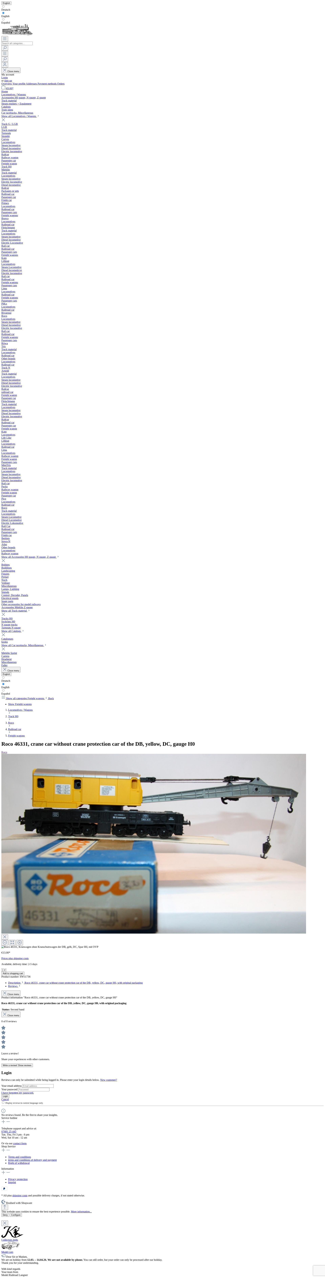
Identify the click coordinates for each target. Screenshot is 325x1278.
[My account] (4, 65)
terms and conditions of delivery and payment (32, 1160)
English (5, 16)
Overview (7, 83)
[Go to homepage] (17, 34)
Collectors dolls (9, 1239)
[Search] (4, 48)
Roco (4, 752)
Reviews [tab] (13, 986)
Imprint (12, 1182)
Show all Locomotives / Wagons (19, 116)
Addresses (32, 83)
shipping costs (19, 1195)
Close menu (13, 71)
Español (5, 22)
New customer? (108, 1079)
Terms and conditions (19, 1156)
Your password (9, 1089)
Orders (60, 83)
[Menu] (4, 39)
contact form (19, 1143)
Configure (15, 1215)
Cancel (5, 1099)
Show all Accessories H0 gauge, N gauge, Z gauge (29, 556)
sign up (8, 80)
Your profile (19, 83)
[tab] (75, 982)
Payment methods (47, 83)
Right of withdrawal (19, 1163)
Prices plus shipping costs (15, 958)
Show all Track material (14, 610)
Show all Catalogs (11, 631)
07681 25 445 (8, 1131)
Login (4, 77)
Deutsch (5, 9)
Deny (5, 1215)
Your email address (11, 1085)
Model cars (7, 1252)
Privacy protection (18, 1179)
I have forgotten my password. (17, 1092)
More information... (81, 1211)
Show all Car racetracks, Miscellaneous (22, 645)
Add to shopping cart (13, 973)
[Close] (4, 937)
